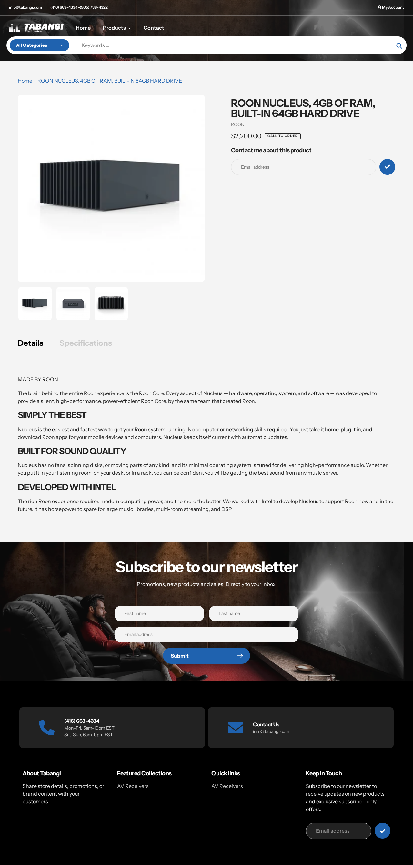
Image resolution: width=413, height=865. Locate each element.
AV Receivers (133, 786)
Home (25, 80)
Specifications (85, 343)
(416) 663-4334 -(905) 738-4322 (79, 7)
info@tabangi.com (25, 7)
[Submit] (382, 831)
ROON (237, 124)
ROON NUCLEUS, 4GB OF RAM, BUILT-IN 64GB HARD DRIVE (109, 80)
